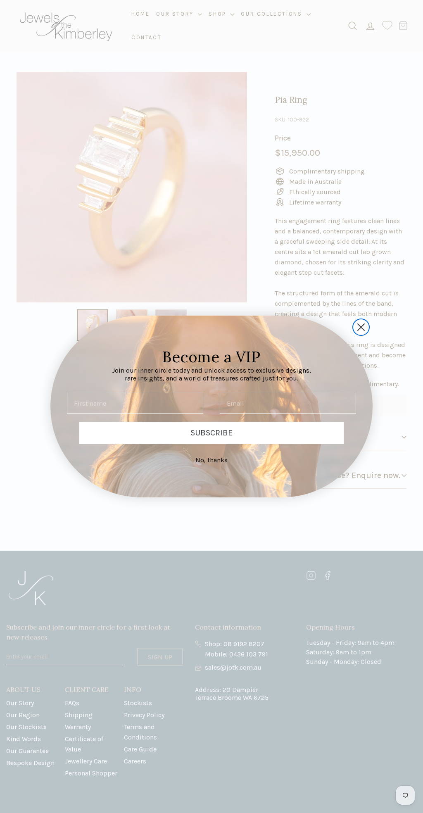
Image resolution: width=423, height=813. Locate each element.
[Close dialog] (361, 327)
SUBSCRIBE (211, 432)
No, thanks (211, 460)
